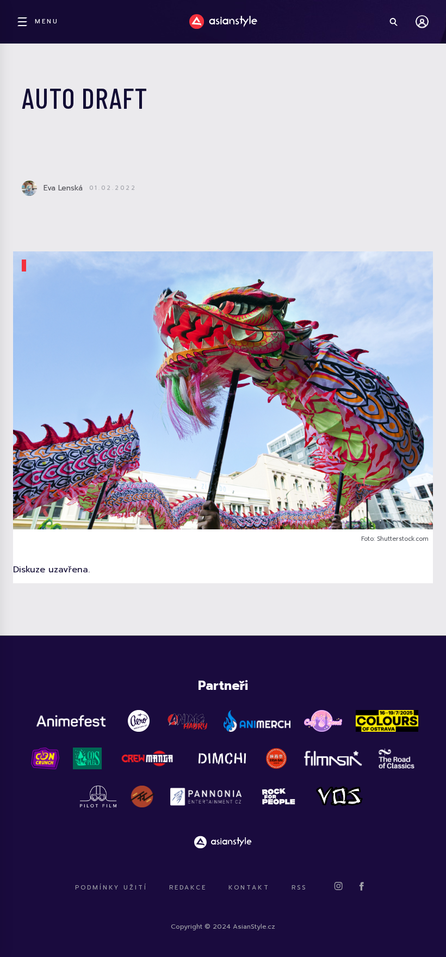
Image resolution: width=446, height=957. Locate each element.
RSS (299, 887)
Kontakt (249, 887)
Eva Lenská (63, 188)
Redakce (188, 887)
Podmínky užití (111, 887)
